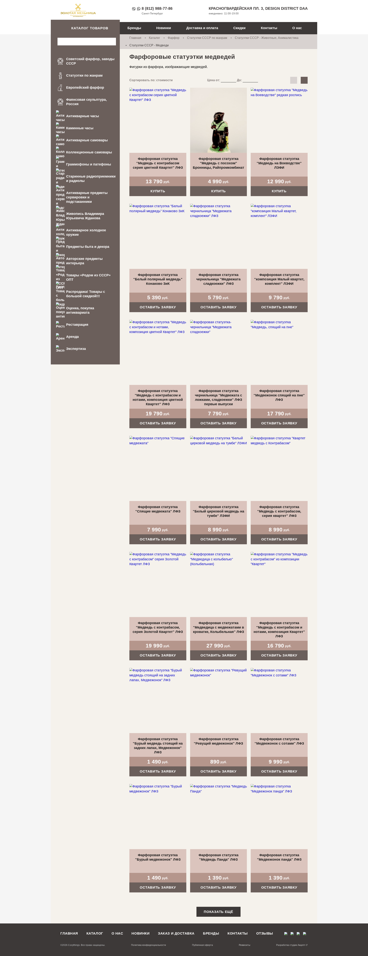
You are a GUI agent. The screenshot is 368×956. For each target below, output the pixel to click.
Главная (135, 37)
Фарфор (173, 37)
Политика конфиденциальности (148, 945)
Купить (157, 191)
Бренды (134, 28)
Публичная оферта (202, 945)
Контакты (269, 28)
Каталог (154, 37)
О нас (297, 28)
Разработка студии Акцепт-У (292, 945)
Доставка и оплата (202, 28)
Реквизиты (244, 945)
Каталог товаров (89, 28)
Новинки (163, 28)
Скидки (239, 28)
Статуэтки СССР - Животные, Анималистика (266, 37)
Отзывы (264, 933)
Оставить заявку (158, 307)
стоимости (164, 80)
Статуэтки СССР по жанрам (207, 37)
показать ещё (218, 912)
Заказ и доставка (176, 933)
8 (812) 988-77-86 (157, 8)
